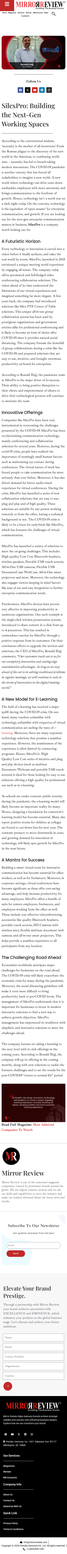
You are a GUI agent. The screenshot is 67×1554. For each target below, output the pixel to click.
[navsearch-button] (53, 14)
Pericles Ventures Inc (16, 1441)
